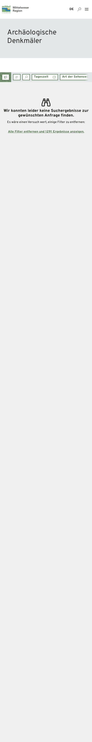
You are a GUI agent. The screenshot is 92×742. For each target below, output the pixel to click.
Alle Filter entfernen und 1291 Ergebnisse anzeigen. (46, 132)
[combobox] (26, 77)
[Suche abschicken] (26, 77)
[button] (17, 77)
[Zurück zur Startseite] (15, 9)
